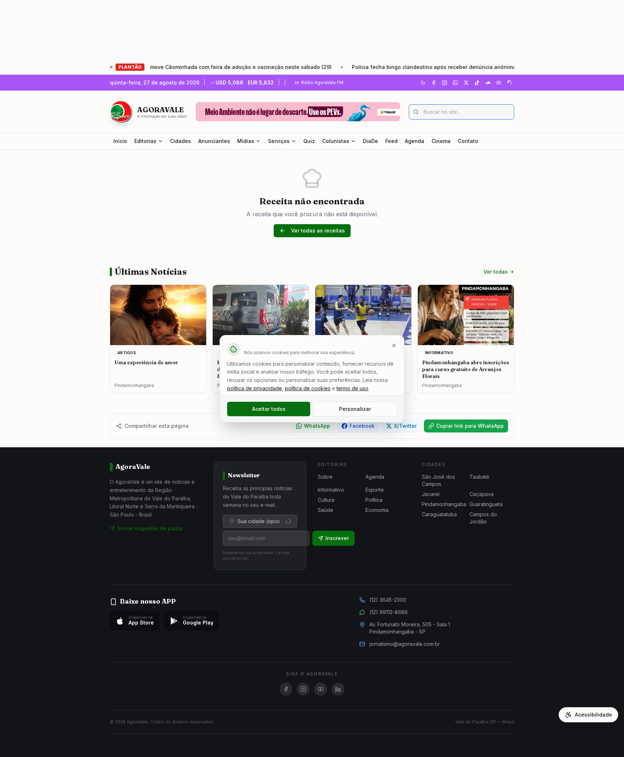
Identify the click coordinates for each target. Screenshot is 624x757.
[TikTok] (477, 82)
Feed (391, 141)
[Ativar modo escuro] (423, 82)
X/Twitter (405, 426)
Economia (377, 510)
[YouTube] (498, 82)
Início (120, 141)
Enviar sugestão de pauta (150, 528)
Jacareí (430, 494)
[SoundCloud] (488, 82)
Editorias (145, 141)
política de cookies (307, 388)
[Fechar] (394, 345)
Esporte (374, 490)
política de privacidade (254, 388)
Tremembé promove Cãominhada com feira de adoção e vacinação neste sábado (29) (199, 67)
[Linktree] (509, 82)
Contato (468, 141)
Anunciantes (214, 141)
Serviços (279, 141)
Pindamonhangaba (444, 504)
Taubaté (479, 477)
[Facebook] (433, 82)
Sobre (325, 477)
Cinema (441, 141)
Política (373, 500)
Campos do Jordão (483, 518)
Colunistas (335, 141)
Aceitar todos (269, 409)
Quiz (309, 141)
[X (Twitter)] (466, 82)
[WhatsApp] (455, 82)
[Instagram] (444, 82)
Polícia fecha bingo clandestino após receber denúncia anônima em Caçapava (428, 67)
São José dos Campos (438, 480)
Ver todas (496, 272)
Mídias (245, 141)
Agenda (414, 141)
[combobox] (260, 521)
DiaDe (370, 141)
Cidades (180, 141)
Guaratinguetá (486, 504)
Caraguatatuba (439, 514)
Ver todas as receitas (318, 230)
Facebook (362, 426)
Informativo (331, 490)
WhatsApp (317, 426)
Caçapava (481, 494)
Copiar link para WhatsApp (470, 426)
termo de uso (352, 388)
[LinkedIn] (338, 689)
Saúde (325, 510)
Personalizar (355, 409)
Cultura (326, 500)
